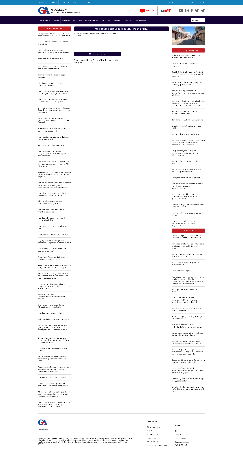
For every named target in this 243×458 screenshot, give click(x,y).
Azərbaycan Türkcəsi (174, 2)
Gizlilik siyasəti (180, 438)
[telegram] (203, 11)
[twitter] (196, 11)
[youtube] (165, 10)
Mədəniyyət (127, 20)
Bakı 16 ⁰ (77, 3)
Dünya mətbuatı (114, 20)
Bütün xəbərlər (45, 20)
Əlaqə (54, 2)
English (201, 2)
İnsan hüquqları (140, 20)
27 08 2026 (64, 2)
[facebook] (191, 11)
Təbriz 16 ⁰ (91, 3)
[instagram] (187, 11)
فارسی (190, 2)
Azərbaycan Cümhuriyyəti (88, 20)
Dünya (56, 20)
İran (102, 20)
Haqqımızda (43, 2)
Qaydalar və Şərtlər (182, 442)
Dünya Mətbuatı (153, 434)
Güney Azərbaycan (69, 20)
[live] (147, 10)
